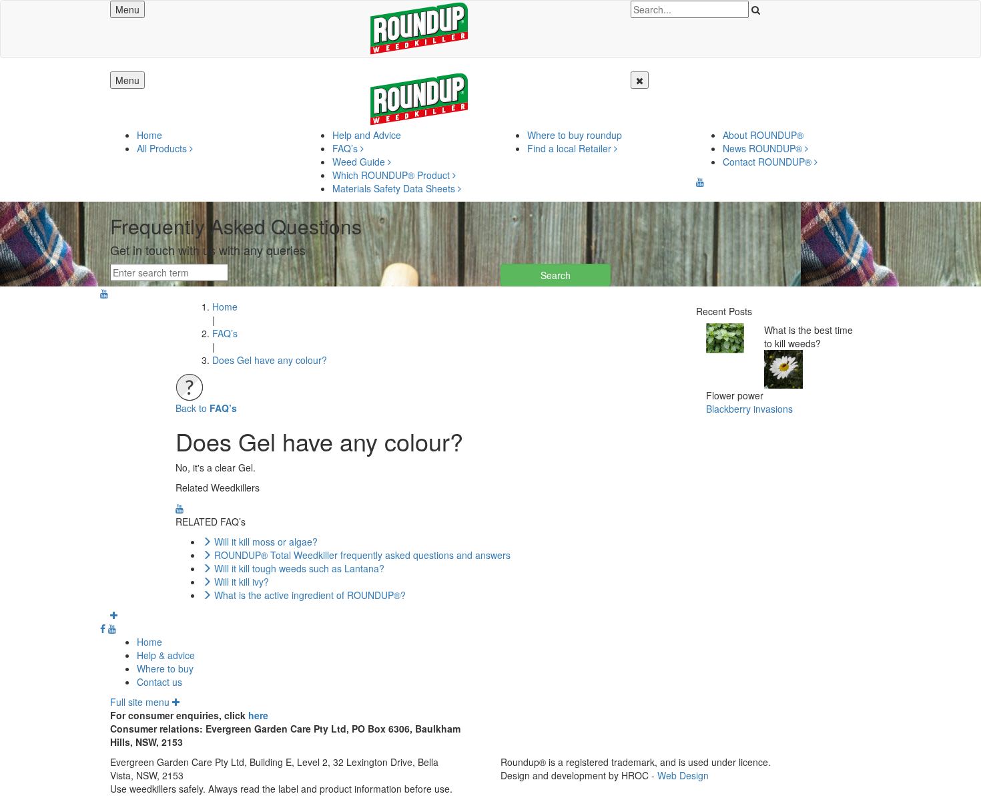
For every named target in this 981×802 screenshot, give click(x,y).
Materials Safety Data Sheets (395, 188)
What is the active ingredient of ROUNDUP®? (310, 595)
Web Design (683, 775)
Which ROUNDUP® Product (392, 175)
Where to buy (165, 668)
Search (556, 275)
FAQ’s (346, 148)
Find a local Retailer (570, 148)
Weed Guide (360, 161)
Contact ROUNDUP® (768, 161)
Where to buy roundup (574, 135)
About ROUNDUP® (763, 135)
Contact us (159, 681)
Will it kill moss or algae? (266, 541)
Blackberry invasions (749, 408)
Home (149, 135)
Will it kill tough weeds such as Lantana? (299, 568)
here (258, 715)
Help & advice (166, 655)
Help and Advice (366, 135)
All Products (163, 148)
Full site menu (141, 702)
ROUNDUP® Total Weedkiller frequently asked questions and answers (362, 555)
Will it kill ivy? (241, 581)
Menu (127, 9)
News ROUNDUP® (764, 148)
